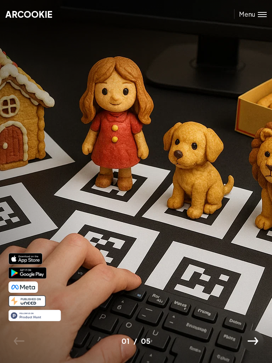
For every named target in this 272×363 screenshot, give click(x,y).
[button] (253, 341)
